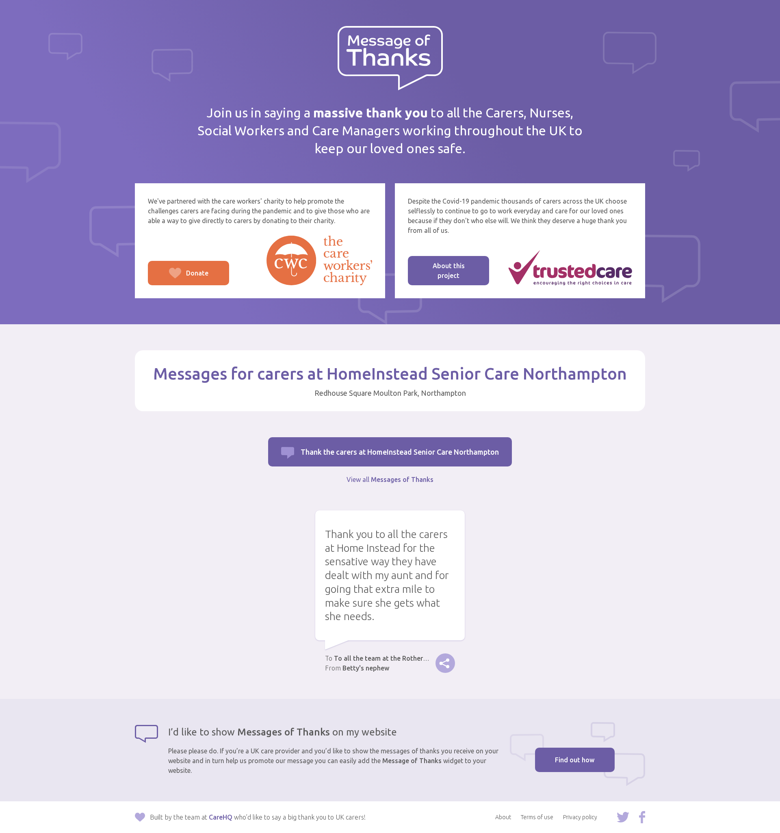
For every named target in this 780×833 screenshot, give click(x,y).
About (503, 817)
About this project (449, 270)
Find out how (574, 760)
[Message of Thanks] (390, 58)
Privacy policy (580, 817)
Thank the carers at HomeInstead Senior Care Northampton (400, 452)
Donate (178, 277)
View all (390, 479)
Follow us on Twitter (623, 817)
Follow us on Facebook (642, 817)
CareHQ (220, 817)
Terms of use (537, 817)
